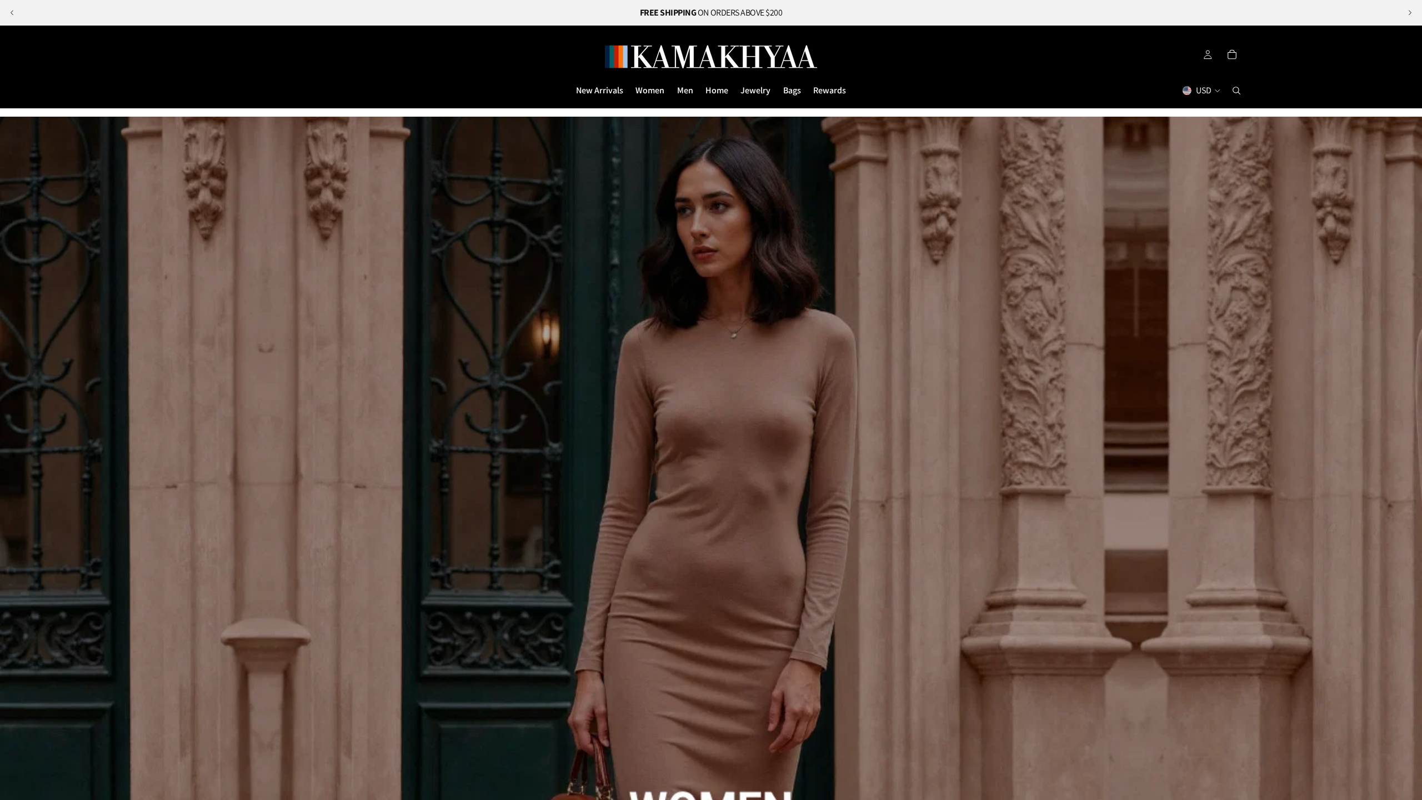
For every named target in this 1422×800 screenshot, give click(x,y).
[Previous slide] (12, 13)
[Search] (1236, 90)
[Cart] (1232, 54)
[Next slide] (1410, 13)
